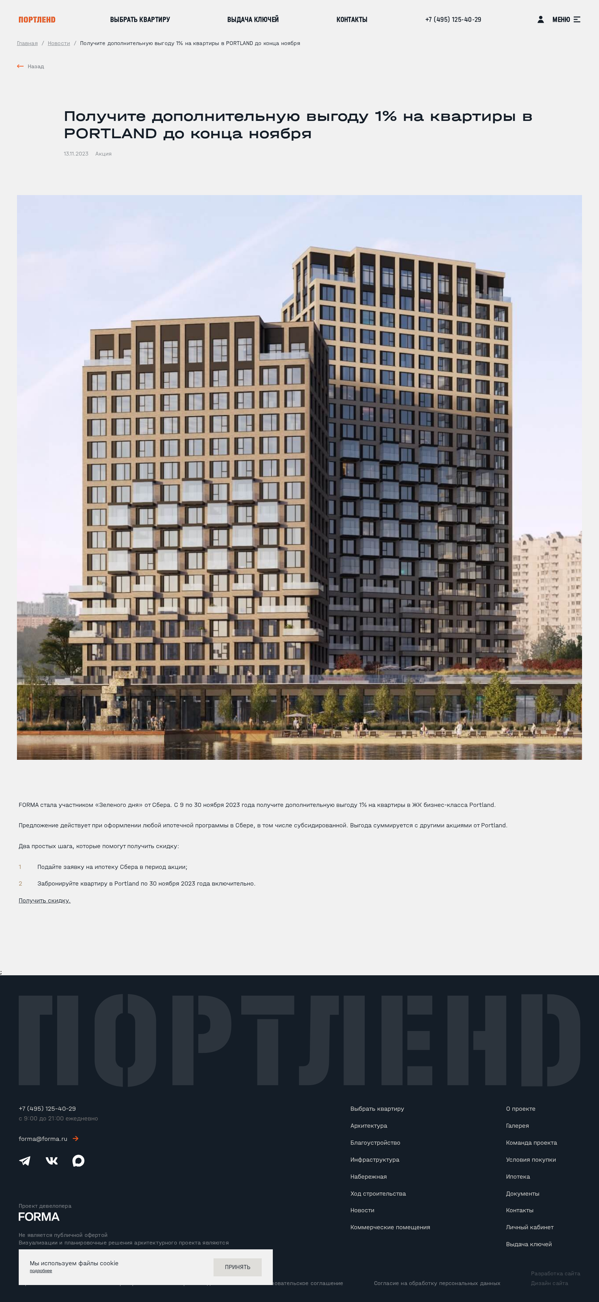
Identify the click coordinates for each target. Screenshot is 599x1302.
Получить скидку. (45, 900)
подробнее (41, 1270)
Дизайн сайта (549, 1282)
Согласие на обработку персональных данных (437, 1282)
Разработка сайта (555, 1273)
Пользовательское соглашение (301, 1282)
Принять (237, 1267)
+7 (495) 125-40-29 (453, 19)
